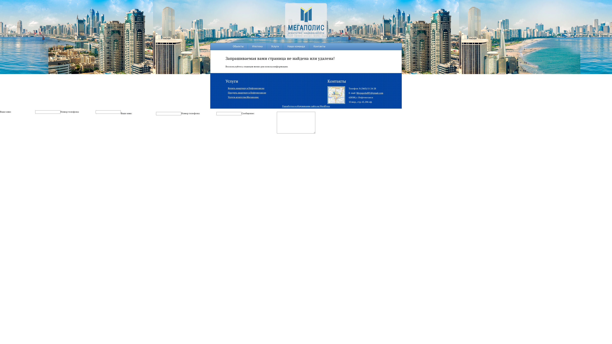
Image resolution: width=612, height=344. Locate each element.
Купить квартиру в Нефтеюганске (246, 88)
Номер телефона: (69, 111)
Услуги (275, 46)
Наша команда (296, 46)
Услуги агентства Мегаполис (243, 97)
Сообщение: (248, 113)
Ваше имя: (5, 111)
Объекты (238, 46)
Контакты (319, 46)
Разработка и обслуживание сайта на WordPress (306, 106)
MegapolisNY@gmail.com (370, 92)
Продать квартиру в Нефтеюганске (247, 92)
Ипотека (257, 46)
